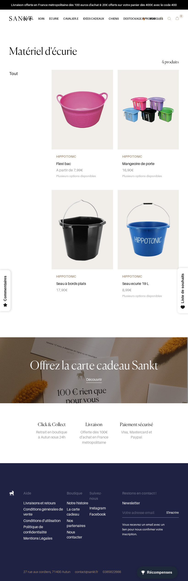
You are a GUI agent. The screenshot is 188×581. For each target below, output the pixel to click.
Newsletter (131, 503)
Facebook (97, 514)
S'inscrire (172, 512)
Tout (13, 73)
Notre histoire (77, 503)
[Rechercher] (169, 18)
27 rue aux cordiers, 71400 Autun (46, 572)
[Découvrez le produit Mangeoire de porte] (148, 109)
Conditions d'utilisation (42, 520)
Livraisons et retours (39, 503)
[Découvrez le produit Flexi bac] (82, 109)
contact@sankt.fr (86, 572)
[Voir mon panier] (176, 18)
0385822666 (112, 572)
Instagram (97, 508)
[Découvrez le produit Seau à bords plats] (82, 230)
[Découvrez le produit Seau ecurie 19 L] (148, 230)
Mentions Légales (37, 538)
